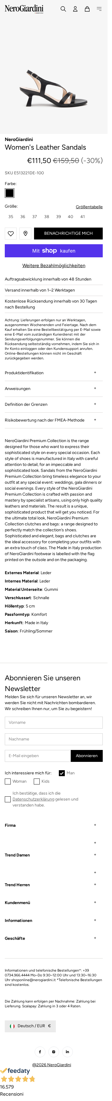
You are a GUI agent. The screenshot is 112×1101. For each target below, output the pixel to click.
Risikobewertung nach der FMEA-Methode (45, 420)
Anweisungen (17, 388)
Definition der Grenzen (26, 404)
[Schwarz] (9, 193)
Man (71, 773)
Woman (20, 781)
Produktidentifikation (24, 372)
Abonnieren (87, 755)
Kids (46, 781)
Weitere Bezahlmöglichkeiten (53, 265)
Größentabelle (89, 206)
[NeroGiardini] (24, 8)
